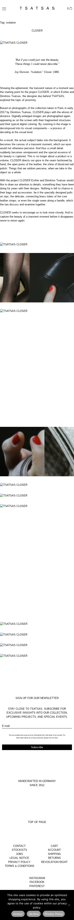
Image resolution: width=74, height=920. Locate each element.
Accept (18, 913)
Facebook (37, 882)
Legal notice (19, 857)
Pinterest (37, 886)
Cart (54, 845)
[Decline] (69, 905)
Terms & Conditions (19, 865)
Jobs (19, 854)
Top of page (37, 822)
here (56, 738)
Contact (19, 845)
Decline (34, 913)
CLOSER (37, 30)
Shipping (54, 854)
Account (54, 849)
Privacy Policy (19, 862)
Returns (54, 857)
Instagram (37, 878)
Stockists (19, 849)
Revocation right (54, 862)
